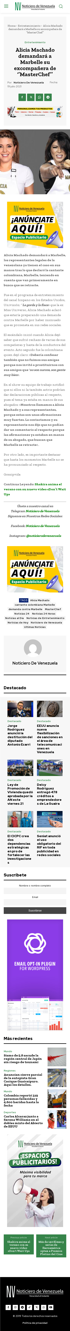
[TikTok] (29, 1307)
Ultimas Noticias (35, 627)
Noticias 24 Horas (43, 613)
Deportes (10, 1112)
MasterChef (53, 609)
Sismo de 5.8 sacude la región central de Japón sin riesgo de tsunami (23, 1058)
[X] (31, 97)
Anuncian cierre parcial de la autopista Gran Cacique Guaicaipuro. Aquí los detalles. (23, 1080)
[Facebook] (22, 97)
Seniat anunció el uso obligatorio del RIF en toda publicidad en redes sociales (49, 845)
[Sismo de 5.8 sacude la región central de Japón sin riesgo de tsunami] (57, 1057)
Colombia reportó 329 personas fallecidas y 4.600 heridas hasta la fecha (21, 1100)
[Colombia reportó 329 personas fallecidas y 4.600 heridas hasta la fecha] (57, 1098)
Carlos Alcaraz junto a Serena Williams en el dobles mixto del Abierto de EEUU (23, 1121)
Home (11, 25)
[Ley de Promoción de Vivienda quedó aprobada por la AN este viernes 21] (20, 768)
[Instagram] (15, 1307)
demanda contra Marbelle (26, 609)
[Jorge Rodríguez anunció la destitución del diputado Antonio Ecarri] (20, 709)
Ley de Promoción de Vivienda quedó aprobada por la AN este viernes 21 (20, 794)
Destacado (14, 721)
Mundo (8, 1051)
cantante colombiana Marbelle (35, 604)
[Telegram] (48, 97)
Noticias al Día (14, 618)
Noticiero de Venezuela (29, 82)
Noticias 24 (21, 613)
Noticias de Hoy (18, 622)
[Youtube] (50, 1307)
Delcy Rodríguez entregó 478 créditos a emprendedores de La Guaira (49, 794)
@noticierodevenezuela (43, 536)
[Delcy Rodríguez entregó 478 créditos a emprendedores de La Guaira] (50, 768)
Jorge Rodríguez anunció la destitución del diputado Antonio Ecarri (19, 735)
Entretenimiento (29, 25)
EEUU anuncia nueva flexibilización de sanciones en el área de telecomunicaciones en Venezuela (50, 739)
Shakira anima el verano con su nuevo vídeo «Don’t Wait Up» (35, 489)
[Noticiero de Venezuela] (35, 648)
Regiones (9, 1070)
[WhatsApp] (39, 97)
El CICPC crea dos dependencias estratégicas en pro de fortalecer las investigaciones (19, 849)
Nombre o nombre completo (35, 885)
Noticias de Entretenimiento (46, 618)
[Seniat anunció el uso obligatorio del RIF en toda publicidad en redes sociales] (50, 819)
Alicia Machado (39, 600)
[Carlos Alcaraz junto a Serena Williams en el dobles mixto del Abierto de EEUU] (57, 1119)
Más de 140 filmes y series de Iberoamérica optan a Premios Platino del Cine (51, 1248)
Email (35, 897)
